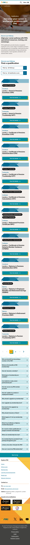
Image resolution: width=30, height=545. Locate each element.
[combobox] (14, 68)
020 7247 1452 (7, 486)
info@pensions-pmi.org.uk (11, 489)
